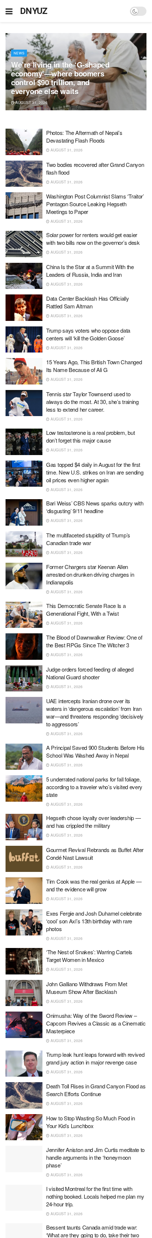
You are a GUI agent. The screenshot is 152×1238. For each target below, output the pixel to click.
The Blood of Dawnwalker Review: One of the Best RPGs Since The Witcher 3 (94, 641)
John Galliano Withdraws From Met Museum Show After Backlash (86, 987)
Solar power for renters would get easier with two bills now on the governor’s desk (93, 238)
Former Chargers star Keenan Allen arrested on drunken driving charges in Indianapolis (90, 574)
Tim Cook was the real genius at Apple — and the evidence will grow (93, 885)
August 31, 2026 (31, 102)
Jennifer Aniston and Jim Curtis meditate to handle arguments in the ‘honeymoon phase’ (95, 1157)
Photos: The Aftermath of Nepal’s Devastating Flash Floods (84, 136)
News (19, 53)
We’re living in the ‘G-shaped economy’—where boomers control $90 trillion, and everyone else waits (60, 77)
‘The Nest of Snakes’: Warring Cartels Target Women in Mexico (89, 955)
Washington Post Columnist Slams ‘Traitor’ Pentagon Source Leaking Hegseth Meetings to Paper (95, 203)
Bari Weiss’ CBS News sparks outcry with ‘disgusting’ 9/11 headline (94, 507)
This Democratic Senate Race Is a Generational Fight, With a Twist (85, 609)
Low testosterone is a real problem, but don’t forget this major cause (90, 436)
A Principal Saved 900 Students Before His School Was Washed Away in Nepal (95, 751)
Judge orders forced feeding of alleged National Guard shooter (90, 673)
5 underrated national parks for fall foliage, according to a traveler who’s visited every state (94, 786)
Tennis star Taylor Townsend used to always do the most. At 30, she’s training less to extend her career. (92, 401)
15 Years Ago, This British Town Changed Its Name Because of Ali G (94, 365)
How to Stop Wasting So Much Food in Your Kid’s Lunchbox (90, 1122)
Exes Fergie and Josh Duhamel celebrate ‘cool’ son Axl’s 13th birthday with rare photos (94, 921)
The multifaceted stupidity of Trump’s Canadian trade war (88, 539)
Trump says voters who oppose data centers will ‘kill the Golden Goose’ (88, 334)
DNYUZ (34, 11)
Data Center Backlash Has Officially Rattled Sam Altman (87, 302)
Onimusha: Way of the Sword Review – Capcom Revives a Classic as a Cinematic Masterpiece (95, 1023)
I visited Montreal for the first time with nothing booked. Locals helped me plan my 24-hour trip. (95, 1196)
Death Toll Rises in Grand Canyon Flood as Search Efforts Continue (96, 1090)
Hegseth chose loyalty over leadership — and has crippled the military (93, 821)
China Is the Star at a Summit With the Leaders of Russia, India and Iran (90, 270)
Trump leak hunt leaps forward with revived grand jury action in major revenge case (95, 1058)
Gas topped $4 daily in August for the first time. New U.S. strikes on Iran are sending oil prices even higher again (94, 472)
